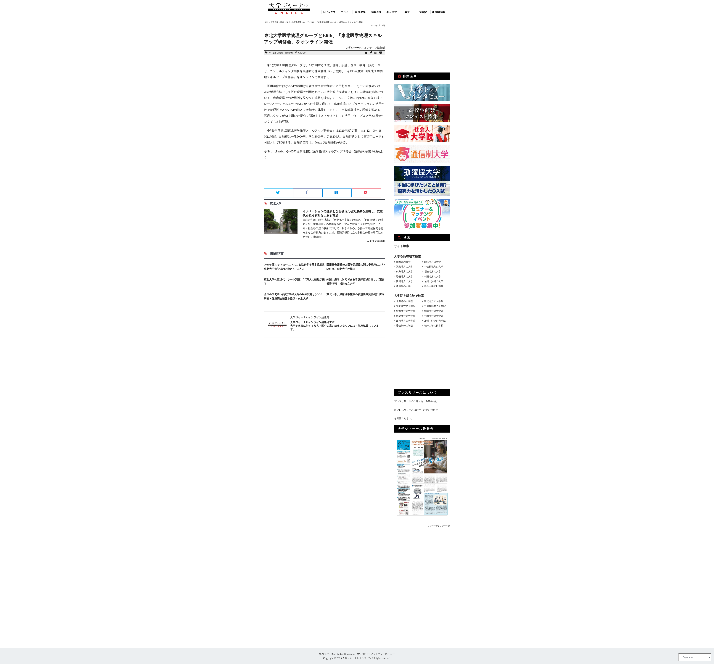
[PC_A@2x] (422, 228)
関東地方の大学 (404, 266)
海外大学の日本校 (433, 286)
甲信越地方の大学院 (435, 306)
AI (269, 52)
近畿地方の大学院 (405, 316)
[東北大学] (281, 226)
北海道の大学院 (404, 301)
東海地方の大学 (404, 271)
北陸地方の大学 (432, 271)
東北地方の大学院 (433, 301)
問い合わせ (363, 653)
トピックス (329, 12)
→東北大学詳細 (376, 241)
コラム (345, 12)
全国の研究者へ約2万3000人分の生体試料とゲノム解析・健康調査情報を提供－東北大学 (293, 296)
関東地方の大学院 (405, 306)
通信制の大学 (403, 286)
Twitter (340, 653)
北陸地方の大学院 (433, 311)
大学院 (423, 12)
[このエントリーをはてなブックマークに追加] (375, 53)
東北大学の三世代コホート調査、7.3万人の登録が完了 (294, 281)
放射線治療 (278, 52)
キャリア (391, 12)
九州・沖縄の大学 (433, 281)
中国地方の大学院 (433, 316)
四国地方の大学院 (405, 320)
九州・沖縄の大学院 (435, 320)
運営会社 (324, 653)
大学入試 (376, 12)
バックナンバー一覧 (439, 525)
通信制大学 (438, 12)
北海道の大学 (403, 261)
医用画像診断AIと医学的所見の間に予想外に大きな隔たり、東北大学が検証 (357, 266)
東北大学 (302, 52)
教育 (407, 12)
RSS (333, 653)
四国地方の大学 (404, 281)
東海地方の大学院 (405, 311)
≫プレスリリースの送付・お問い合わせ (416, 409)
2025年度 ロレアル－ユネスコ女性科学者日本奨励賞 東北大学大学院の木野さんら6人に (294, 266)
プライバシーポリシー (383, 653)
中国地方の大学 (432, 276)
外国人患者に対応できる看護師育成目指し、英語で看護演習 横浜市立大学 (356, 281)
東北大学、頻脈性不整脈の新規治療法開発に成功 (355, 294)
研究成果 (360, 12)
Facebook (350, 653)
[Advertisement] (324, 175)
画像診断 (289, 52)
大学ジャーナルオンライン (356, 658)
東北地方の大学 (432, 261)
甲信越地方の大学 (433, 266)
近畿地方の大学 (404, 276)
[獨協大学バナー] (422, 195)
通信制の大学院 (404, 325)
